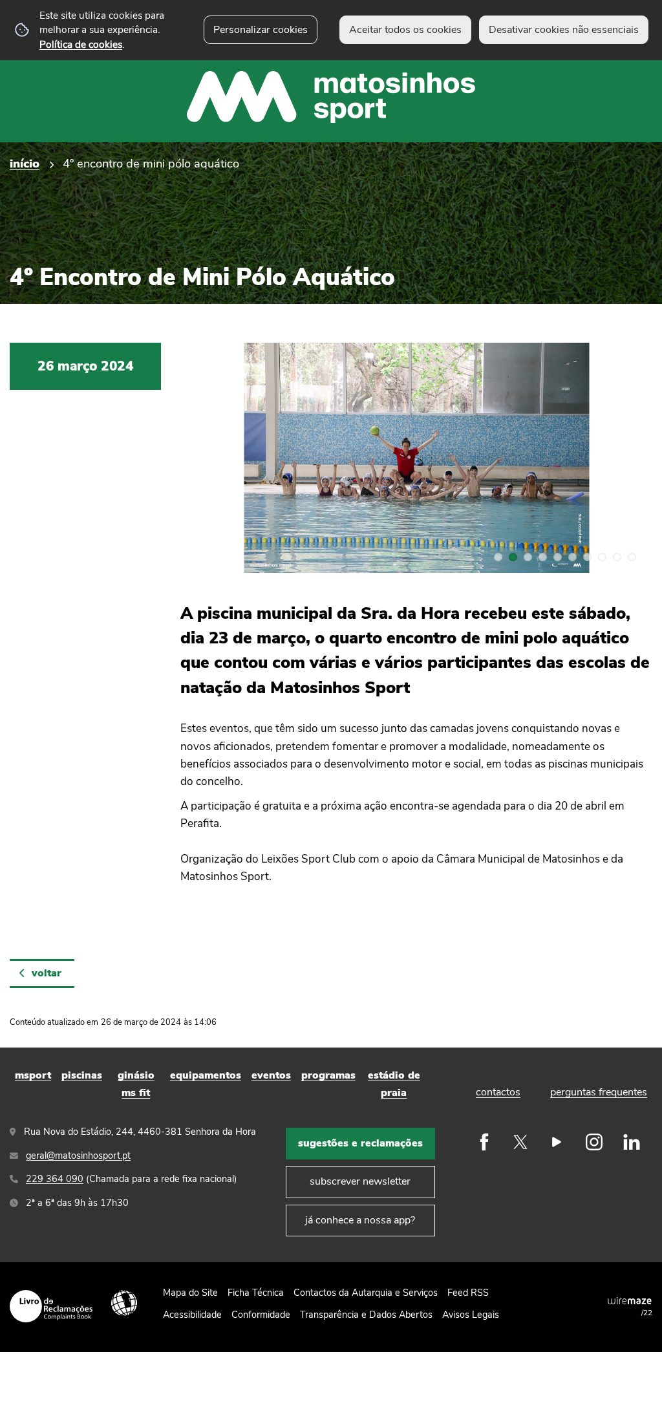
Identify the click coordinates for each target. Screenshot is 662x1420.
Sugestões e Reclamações (360, 1143)
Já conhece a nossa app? (360, 1220)
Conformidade (260, 1314)
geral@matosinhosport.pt (78, 1155)
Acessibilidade (124, 1303)
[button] (498, 557)
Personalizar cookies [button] (260, 30)
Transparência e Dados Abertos (366, 1314)
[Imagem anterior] (205, 457)
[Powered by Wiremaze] (629, 1300)
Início (24, 163)
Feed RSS (468, 1292)
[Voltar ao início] (331, 71)
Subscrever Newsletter (360, 1181)
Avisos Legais (470, 1314)
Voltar (46, 973)
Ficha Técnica (256, 1292)
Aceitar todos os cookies (405, 30)
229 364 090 (54, 1178)
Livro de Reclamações (51, 1306)
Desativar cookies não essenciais (564, 30)
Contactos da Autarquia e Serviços (366, 1292)
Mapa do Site (190, 1292)
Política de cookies (80, 44)
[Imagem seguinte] (627, 457)
